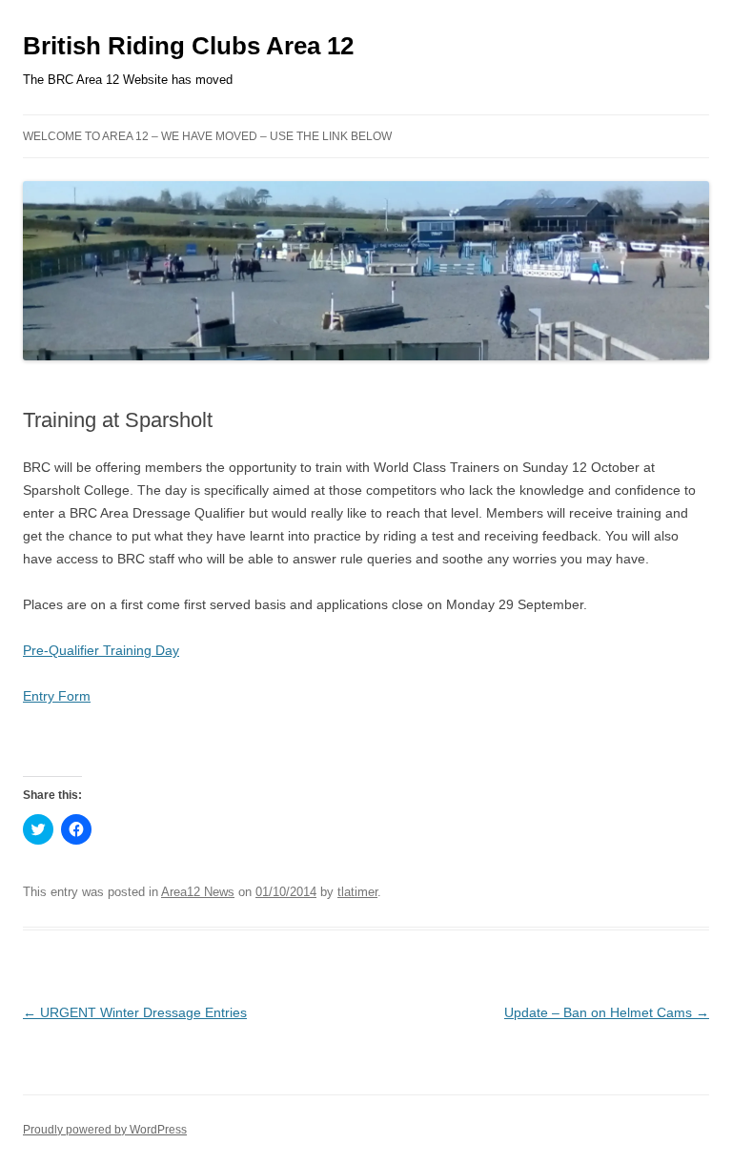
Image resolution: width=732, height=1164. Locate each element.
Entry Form (57, 696)
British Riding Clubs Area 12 (188, 45)
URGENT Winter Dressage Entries (135, 1012)
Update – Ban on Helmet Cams (606, 1012)
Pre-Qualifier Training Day (101, 650)
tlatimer (357, 892)
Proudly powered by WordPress (105, 1129)
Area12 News (197, 892)
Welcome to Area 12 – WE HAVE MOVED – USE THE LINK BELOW (207, 136)
